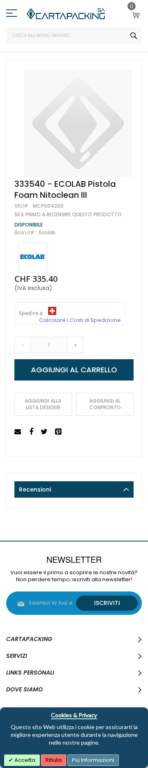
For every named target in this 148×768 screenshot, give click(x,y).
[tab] (74, 489)
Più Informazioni (93, 760)
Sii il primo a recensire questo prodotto (68, 214)
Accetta (24, 760)
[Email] (18, 432)
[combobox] (74, 35)
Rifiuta (54, 760)
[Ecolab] (32, 257)
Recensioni (35, 489)
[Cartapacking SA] (66, 13)
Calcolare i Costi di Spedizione (80, 320)
